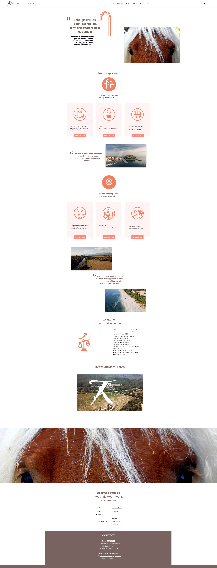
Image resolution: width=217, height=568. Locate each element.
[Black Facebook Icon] (204, 3)
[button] (141, 409)
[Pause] (108, 165)
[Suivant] (207, 456)
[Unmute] (111, 165)
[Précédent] (9, 456)
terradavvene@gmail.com (110, 544)
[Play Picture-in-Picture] (141, 165)
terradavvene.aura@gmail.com (110, 556)
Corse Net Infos (116, 521)
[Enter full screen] (144, 165)
